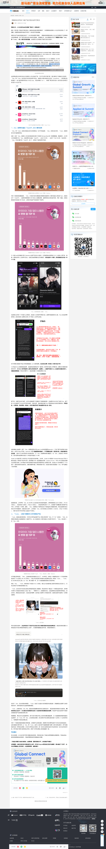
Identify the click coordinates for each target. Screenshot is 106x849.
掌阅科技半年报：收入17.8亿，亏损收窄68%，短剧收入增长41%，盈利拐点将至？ (88, 50)
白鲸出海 (16, 15)
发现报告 (66, 838)
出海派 (11, 841)
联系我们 (65, 830)
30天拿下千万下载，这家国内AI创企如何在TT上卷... (25, 797)
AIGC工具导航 (24, 841)
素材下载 (74, 828)
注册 (95, 7)
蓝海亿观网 (44, 838)
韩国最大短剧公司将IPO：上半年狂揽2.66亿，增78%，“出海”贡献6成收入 (88, 44)
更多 (93, 77)
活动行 (22, 838)
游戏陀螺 (12, 838)
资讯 (20, 15)
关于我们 (65, 825)
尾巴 (16, 23)
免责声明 (74, 825)
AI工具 (32, 841)
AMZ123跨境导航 (35, 838)
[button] (28, 11)
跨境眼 (54, 838)
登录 (92, 7)
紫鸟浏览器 (87, 838)
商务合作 (65, 828)
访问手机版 (78, 846)
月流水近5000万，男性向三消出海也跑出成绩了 (58, 797)
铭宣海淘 (77, 838)
